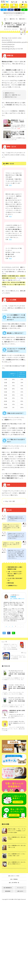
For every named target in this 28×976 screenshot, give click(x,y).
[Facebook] (10, 10)
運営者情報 (7, 891)
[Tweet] (4, 633)
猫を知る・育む (14, 18)
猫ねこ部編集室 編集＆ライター (17, 598)
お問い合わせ (20, 891)
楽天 (10, 185)
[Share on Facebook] (8, 633)
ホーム (7, 18)
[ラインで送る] (13, 633)
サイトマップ (20, 887)
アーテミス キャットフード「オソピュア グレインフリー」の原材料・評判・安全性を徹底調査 (17, 673)
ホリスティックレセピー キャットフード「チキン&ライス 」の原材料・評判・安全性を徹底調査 (17, 700)
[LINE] (24, 10)
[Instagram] (17, 10)
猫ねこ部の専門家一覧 (14, 882)
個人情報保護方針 (8, 887)
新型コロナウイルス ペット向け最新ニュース (14, 13)
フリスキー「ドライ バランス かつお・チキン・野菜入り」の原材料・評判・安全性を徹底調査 (17, 687)
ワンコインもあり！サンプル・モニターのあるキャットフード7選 (17, 723)
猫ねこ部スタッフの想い (14, 875)
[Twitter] (4, 10)
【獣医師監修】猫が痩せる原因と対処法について (17, 711)
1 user (18, 128)
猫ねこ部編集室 (14, 879)
